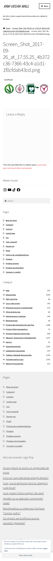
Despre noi (10, 246)
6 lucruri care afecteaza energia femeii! (25, 478)
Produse (9, 259)
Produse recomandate (15, 268)
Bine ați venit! (11, 220)
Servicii (9, 342)
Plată (8, 251)
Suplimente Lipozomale (15, 351)
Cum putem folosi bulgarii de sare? (23, 493)
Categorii (9, 225)
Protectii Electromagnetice (17, 329)
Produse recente (12, 263)
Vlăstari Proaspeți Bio (14, 364)
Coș (7, 238)
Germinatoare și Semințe (16, 316)
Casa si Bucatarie (13, 303)
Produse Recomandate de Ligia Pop (20, 325)
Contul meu (10, 233)
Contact (9, 229)
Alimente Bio (11, 295)
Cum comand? (11, 242)
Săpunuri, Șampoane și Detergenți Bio (21, 338)
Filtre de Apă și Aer (13, 312)
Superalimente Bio (13, 346)
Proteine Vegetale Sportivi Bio (18, 334)
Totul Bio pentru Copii (14, 359)
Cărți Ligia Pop (11, 299)
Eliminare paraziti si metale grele (19, 308)
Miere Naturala (12, 321)
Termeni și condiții (13, 272)
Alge (7, 290)
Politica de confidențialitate (17, 255)
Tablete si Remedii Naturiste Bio (19, 355)
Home (8, 28)
